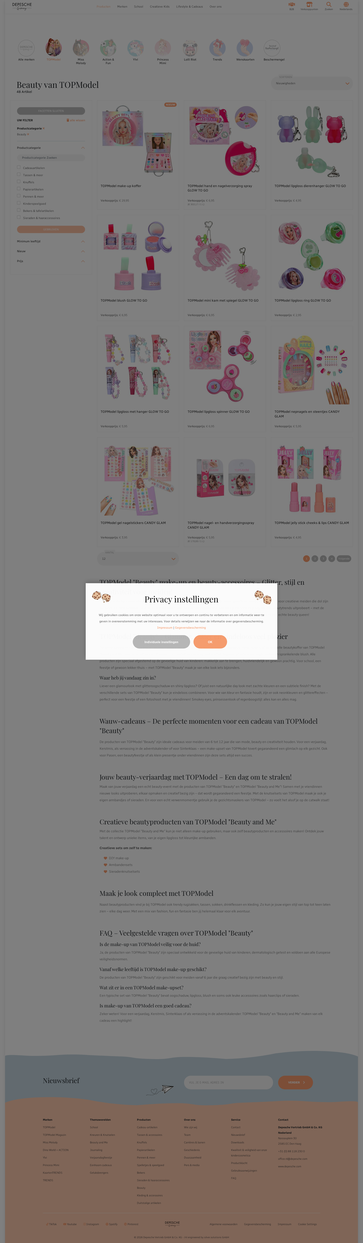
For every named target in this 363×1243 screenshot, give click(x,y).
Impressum (164, 627)
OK (210, 642)
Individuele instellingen (161, 642)
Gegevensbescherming (190, 627)
